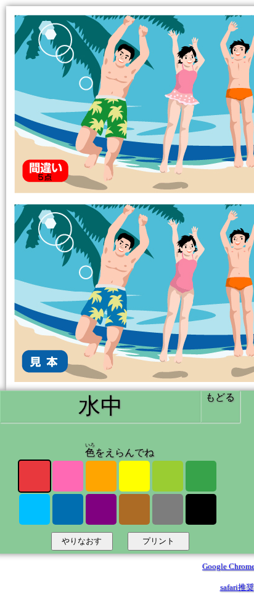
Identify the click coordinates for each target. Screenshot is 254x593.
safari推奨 (237, 587)
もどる (220, 397)
